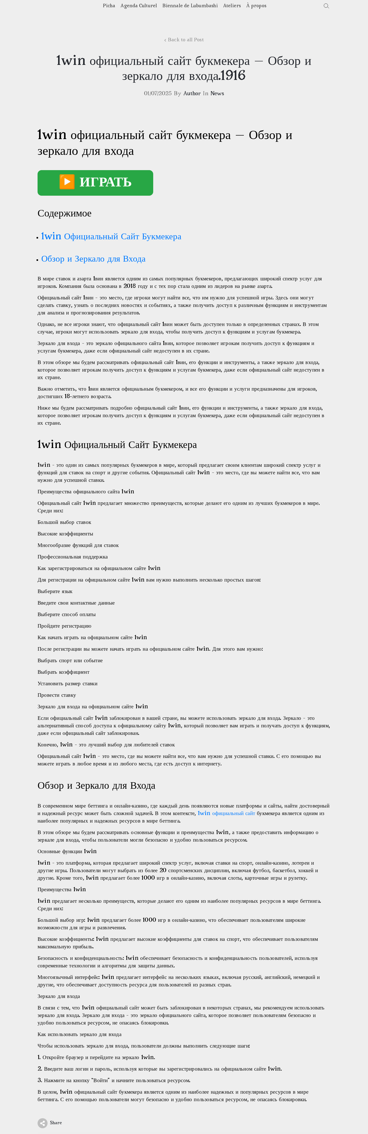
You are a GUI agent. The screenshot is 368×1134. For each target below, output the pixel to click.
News (217, 94)
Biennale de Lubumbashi (190, 6)
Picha (109, 6)
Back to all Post (186, 40)
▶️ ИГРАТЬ (95, 183)
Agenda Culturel (139, 6)
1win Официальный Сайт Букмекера (111, 237)
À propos (256, 6)
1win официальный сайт (226, 814)
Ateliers (232, 6)
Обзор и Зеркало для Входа (93, 259)
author (192, 94)
